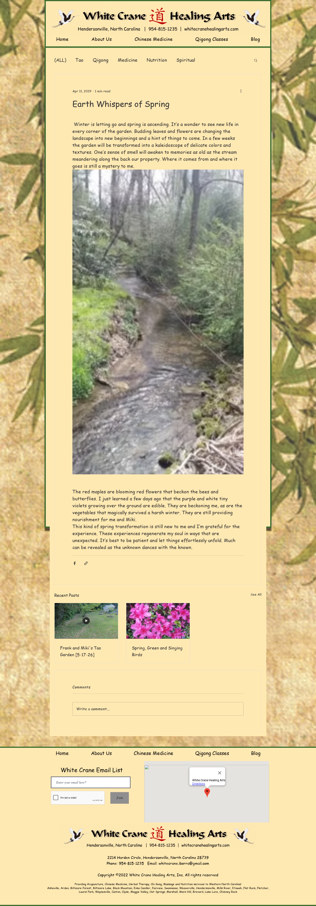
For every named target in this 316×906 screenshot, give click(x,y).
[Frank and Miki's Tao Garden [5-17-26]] (86, 621)
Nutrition (157, 60)
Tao (79, 60)
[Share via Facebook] (74, 563)
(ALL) (60, 60)
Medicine (127, 60)
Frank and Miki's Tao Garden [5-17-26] (80, 651)
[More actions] (241, 91)
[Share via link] (86, 563)
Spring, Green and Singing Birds (157, 651)
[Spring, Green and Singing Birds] (158, 621)
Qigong (100, 60)
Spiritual (185, 60)
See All (256, 594)
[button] (256, 60)
